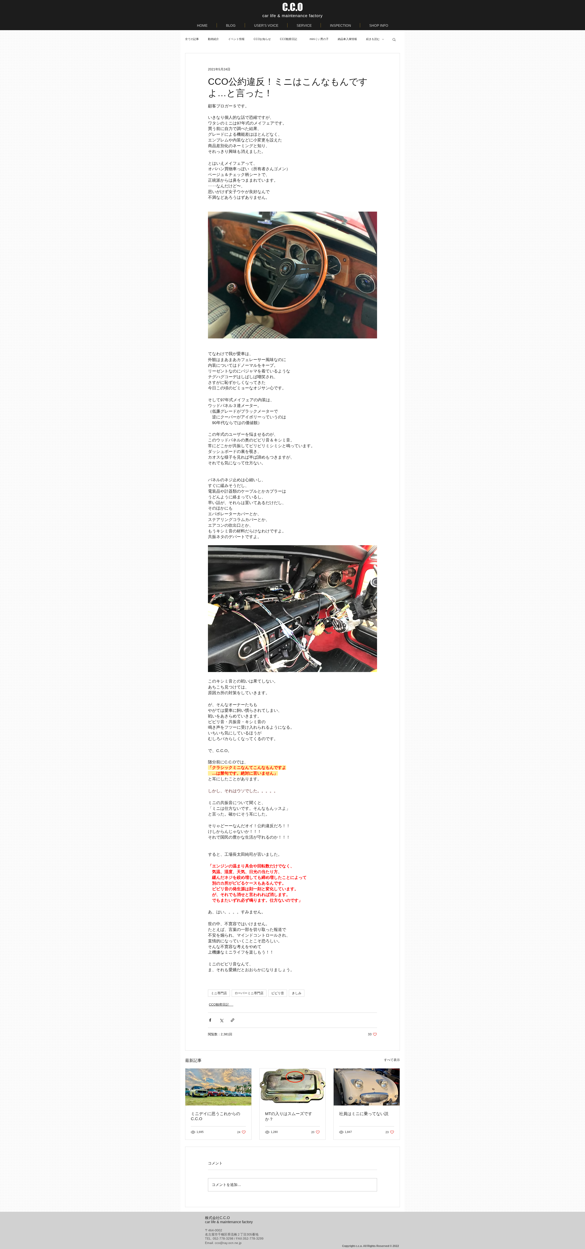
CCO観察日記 (290, 39)
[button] (394, 39)
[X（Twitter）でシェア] (221, 1020)
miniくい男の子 (319, 39)
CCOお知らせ (262, 39)
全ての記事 (192, 39)
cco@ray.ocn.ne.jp (228, 1243)
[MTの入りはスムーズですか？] (293, 1086)
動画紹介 (213, 39)
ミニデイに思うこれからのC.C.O (215, 1116)
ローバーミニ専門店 (249, 993)
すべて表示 (392, 1060)
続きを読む (373, 39)
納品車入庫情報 (347, 39)
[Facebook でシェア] (210, 1020)
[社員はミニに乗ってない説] (367, 1086)
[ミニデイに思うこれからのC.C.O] (218, 1086)
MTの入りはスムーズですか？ (288, 1116)
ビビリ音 (277, 993)
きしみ (296, 993)
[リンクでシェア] (232, 1020)
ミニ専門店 (219, 993)
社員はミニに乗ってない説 (363, 1113)
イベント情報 (236, 39)
